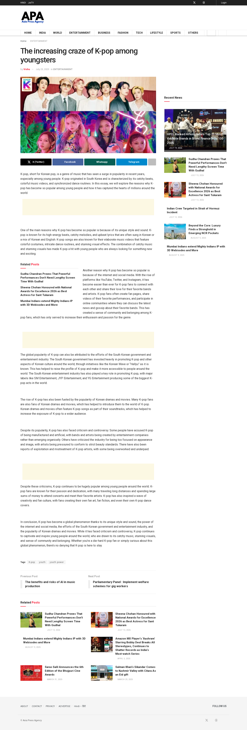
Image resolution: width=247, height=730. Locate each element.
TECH (139, 32)
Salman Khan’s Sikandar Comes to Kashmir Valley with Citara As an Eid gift (135, 670)
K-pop (32, 562)
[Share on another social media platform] (152, 162)
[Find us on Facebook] (190, 2)
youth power (57, 562)
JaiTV (31, 2)
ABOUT (24, 706)
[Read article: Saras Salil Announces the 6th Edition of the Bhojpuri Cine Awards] (31, 673)
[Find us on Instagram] (213, 2)
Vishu (27, 69)
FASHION (123, 32)
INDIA (42, 32)
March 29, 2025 (125, 679)
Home (23, 41)
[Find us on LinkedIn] (208, 2)
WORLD (57, 32)
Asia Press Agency (32, 720)
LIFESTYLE (156, 32)
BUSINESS (104, 32)
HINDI (23, 2)
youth (42, 562)
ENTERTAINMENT (80, 32)
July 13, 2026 (53, 630)
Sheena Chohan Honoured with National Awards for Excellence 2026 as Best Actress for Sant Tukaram (46, 291)
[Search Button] (222, 32)
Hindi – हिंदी (80, 706)
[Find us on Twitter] (194, 2)
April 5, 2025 (123, 658)
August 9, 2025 (33, 647)
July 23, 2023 (42, 69)
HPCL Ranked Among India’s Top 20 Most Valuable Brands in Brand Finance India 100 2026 (195, 138)
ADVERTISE (64, 706)
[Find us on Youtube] (199, 2)
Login (224, 2)
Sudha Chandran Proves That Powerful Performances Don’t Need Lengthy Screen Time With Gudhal (47, 277)
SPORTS (175, 32)
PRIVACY (50, 706)
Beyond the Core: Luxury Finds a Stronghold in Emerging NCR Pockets (205, 229)
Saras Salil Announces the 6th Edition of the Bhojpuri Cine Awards (64, 670)
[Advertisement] (161, 17)
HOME (28, 32)
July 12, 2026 (175, 217)
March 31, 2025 (54, 679)
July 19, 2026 (175, 148)
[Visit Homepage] (32, 17)
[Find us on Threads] (204, 2)
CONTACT (37, 706)
